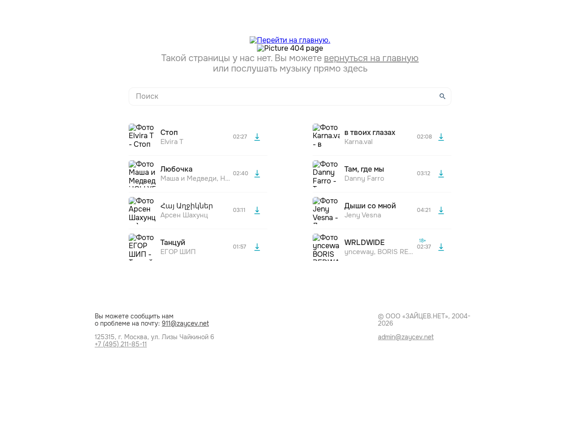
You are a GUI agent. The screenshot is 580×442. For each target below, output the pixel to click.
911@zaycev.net (185, 323)
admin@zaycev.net (406, 337)
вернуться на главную (371, 58)
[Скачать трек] (257, 137)
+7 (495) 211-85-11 (121, 344)
